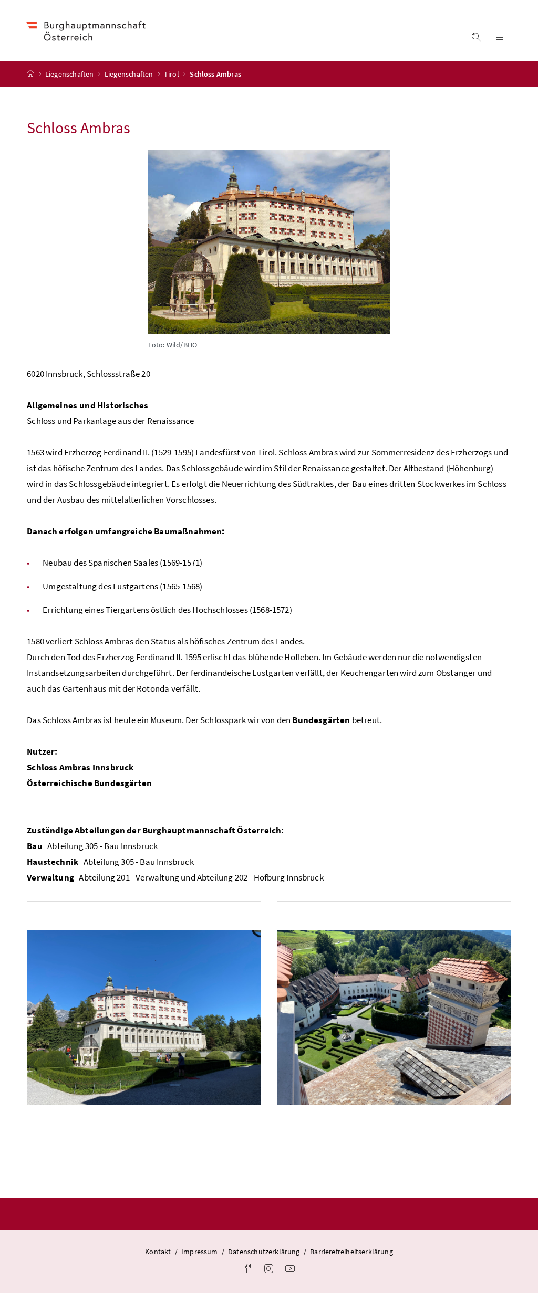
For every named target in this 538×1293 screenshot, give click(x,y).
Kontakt (158, 1251)
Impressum (199, 1251)
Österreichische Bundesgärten (89, 783)
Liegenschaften (70, 74)
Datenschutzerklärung (264, 1251)
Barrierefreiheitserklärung (351, 1251)
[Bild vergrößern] (269, 242)
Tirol (172, 74)
